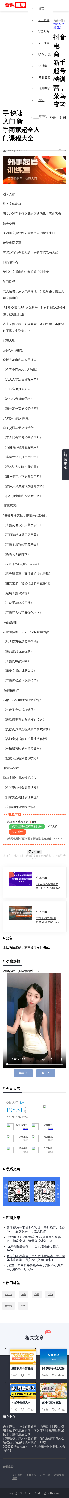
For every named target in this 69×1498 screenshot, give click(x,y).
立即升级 (17, 831)
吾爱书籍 (45, 1474)
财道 (14, 1478)
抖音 (36, 1294)
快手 (23, 1294)
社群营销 (44, 88)
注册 (63, 117)
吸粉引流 (44, 54)
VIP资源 (43, 43)
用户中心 (9, 1417)
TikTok (8, 1294)
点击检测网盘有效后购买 (27, 826)
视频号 (8, 1305)
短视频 (43, 65)
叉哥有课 (31, 1474)
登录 (53, 117)
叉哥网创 (17, 1474)
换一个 (45, 1073)
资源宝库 (59, 1474)
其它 (41, 100)
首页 (41, 8)
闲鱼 (23, 1305)
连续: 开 (23, 1073)
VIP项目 (43, 20)
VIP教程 (43, 31)
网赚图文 (44, 77)
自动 (50, 1294)
